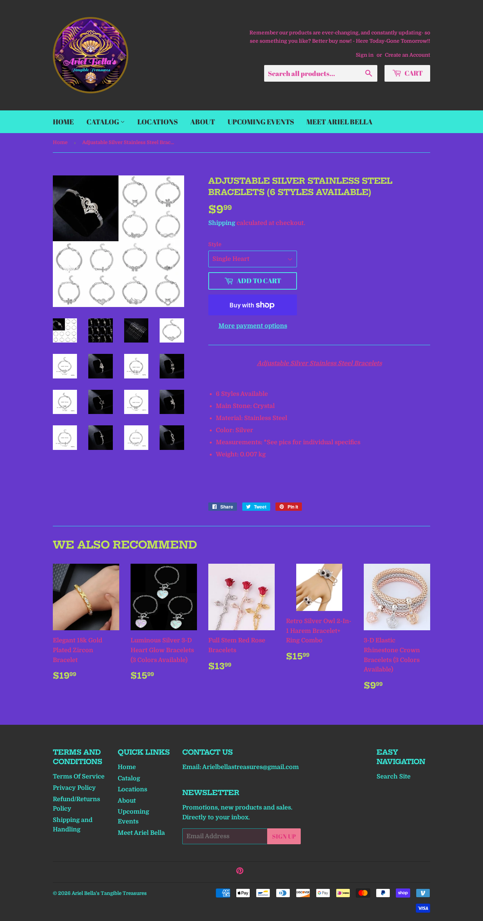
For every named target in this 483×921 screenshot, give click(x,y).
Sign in (365, 55)
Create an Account (407, 55)
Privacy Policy (74, 788)
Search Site (394, 776)
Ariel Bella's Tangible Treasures (109, 893)
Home (63, 122)
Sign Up (284, 836)
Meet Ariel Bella (339, 122)
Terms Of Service (79, 776)
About (202, 122)
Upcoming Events (261, 122)
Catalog (103, 122)
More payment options (252, 326)
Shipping (221, 223)
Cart (413, 73)
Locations (157, 122)
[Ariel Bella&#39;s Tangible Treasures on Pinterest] (240, 871)
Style (215, 244)
